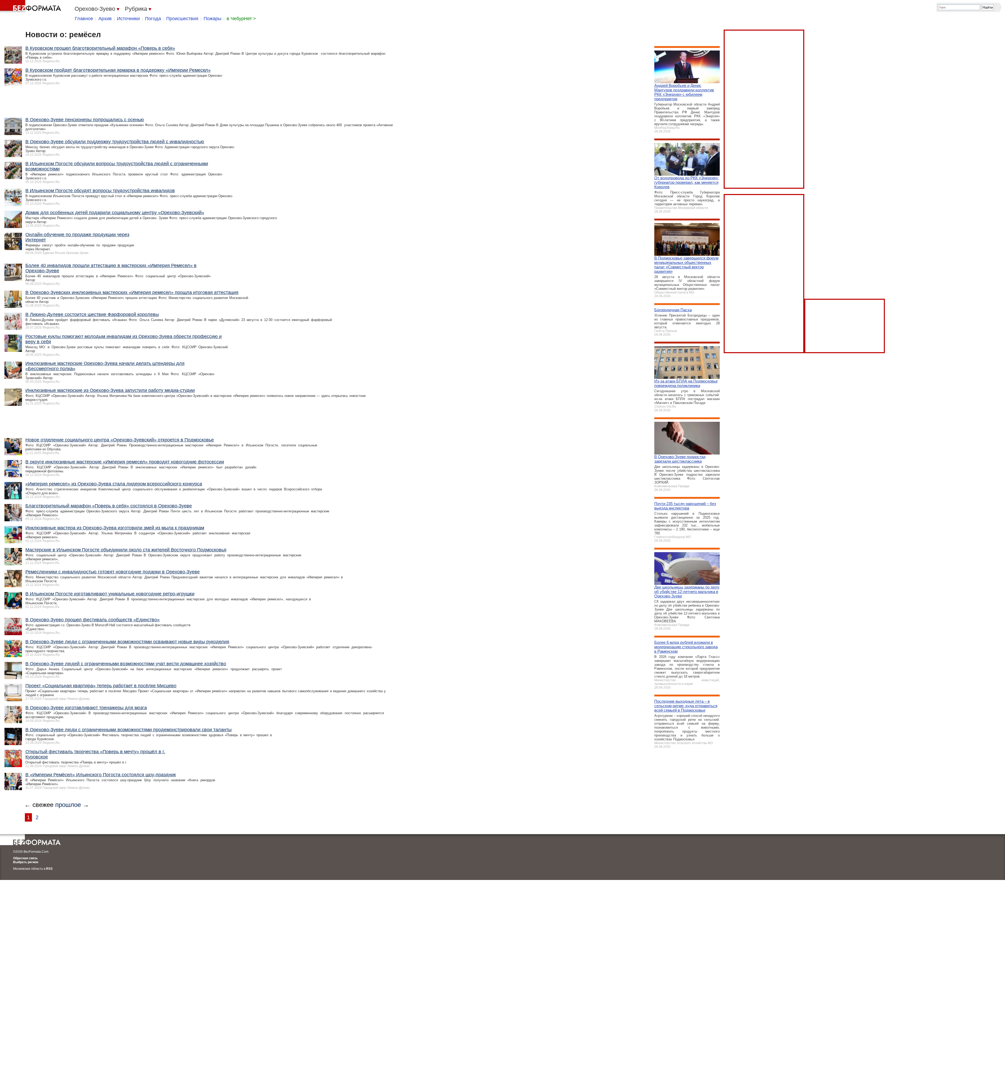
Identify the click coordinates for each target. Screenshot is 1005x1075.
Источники (128, 18)
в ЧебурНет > (241, 18)
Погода (153, 18)
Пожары (212, 18)
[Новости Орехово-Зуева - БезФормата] (31, 6)
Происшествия (182, 18)
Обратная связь (25, 858)
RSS (49, 869)
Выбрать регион (25, 862)
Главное (84, 18)
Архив (105, 18)
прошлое (68, 804)
